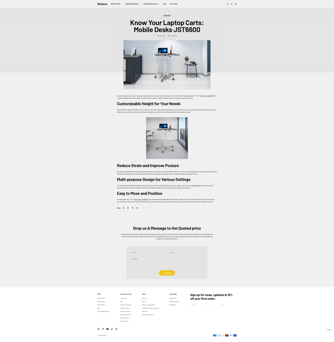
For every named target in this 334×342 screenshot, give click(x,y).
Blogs (143, 301)
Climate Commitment (148, 305)
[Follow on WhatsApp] (116, 329)
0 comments (173, 36)
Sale (98, 308)
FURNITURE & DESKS (131, 4)
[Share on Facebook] (123, 208)
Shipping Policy (125, 308)
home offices (196, 185)
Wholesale (172, 305)
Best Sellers (101, 305)
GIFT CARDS (173, 4)
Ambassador (173, 298)
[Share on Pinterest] (132, 208)
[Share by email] (137, 208)
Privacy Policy (124, 321)
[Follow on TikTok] (112, 329)
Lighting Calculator (148, 314)
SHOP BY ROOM (115, 4)
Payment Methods (125, 305)
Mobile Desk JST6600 (206, 96)
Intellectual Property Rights (150, 308)
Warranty (145, 311)
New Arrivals (101, 301)
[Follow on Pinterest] (103, 329)
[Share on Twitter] (128, 208)
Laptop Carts (167, 15)
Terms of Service (125, 314)
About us (144, 298)
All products (101, 298)
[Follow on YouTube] (107, 329)
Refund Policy (124, 318)
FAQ (121, 301)
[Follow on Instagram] (98, 329)
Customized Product (103, 311)
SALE (164, 4)
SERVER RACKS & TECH (150, 4)
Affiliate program (174, 301)
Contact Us (123, 298)
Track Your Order (125, 311)
